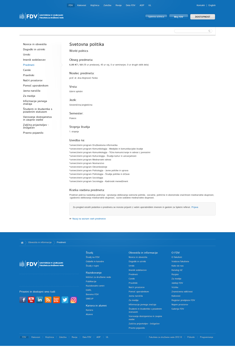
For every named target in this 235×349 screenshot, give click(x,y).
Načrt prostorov (32, 80)
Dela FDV (130, 5)
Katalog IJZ (177, 270)
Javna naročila (31, 90)
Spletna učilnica (156, 17)
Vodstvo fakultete (180, 261)
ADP (142, 5)
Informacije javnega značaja (35, 102)
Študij (89, 252)
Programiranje (206, 337)
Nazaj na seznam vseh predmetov (89, 219)
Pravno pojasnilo (33, 132)
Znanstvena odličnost (182, 292)
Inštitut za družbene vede (98, 277)
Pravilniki (28, 75)
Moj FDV (178, 17)
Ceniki (27, 70)
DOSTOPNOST (202, 17)
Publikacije (91, 281)
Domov (22, 242)
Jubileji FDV (177, 283)
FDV (71, 5)
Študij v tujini (92, 266)
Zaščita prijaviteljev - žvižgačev (36, 126)
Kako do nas (178, 266)
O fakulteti (177, 257)
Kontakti (201, 5)
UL (149, 5)
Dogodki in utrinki (34, 49)
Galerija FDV (178, 309)
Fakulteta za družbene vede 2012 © (165, 337)
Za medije (29, 96)
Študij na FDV (93, 257)
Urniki (26, 54)
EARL (89, 290)
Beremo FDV (92, 294)
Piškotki (191, 337)
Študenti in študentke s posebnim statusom (37, 110)
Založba (107, 5)
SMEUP (89, 299)
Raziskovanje (94, 272)
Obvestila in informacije (40, 242)
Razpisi (175, 274)
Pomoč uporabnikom (35, 85)
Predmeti (28, 65)
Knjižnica (94, 5)
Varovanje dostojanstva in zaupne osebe (37, 118)
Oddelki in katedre (95, 261)
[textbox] (193, 31)
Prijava (194, 207)
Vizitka (175, 287)
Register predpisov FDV (183, 300)
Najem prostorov (180, 305)
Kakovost (81, 5)
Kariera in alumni (96, 305)
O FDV (176, 252)
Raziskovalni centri (95, 286)
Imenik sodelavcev (34, 59)
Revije (119, 5)
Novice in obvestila (34, 44)
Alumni (89, 314)
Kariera (89, 310)
